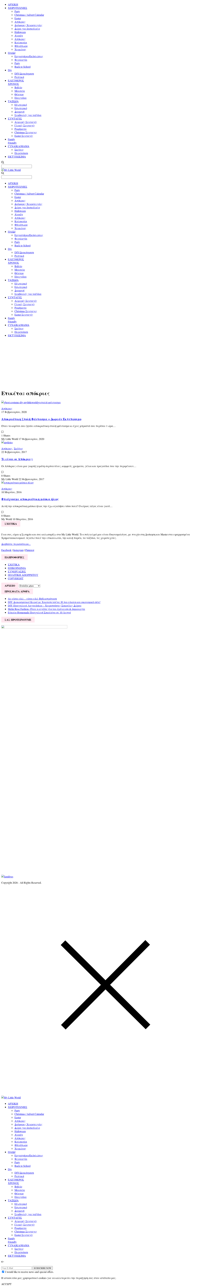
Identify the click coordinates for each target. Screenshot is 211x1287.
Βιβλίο (18, 87)
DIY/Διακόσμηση (24, 73)
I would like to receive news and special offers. (29, 1271)
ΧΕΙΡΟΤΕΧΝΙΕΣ (17, 8)
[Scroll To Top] (2, 1261)
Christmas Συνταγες (26, 132)
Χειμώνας (20, 49)
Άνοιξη (19, 35)
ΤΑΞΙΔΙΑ (13, 101)
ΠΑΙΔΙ (11, 52)
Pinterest (29, 550)
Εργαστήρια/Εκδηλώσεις (29, 56)
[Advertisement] (105, 363)
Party (17, 11)
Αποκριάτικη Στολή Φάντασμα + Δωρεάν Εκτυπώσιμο (41, 419)
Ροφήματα (21, 129)
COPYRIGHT (15, 578)
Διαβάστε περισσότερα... (16, 544)
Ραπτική (19, 77)
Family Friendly (12, 140)
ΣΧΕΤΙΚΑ (14, 564)
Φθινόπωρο (21, 46)
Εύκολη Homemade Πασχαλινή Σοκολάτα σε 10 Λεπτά (39, 612)
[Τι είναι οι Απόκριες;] (7, 442)
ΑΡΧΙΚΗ (13, 4)
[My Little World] (11, 170)
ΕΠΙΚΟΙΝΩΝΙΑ (17, 568)
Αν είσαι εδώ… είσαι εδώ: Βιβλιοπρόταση (32, 598)
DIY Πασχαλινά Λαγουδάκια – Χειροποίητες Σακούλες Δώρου (44, 605)
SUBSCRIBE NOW (42, 1268)
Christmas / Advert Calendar (29, 14)
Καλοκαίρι (21, 42)
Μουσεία (20, 91)
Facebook (6, 550)
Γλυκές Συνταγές (25, 125)
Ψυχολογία (21, 59)
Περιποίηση (21, 153)
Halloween (20, 32)
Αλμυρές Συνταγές (26, 122)
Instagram (18, 550)
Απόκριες (20, 21)
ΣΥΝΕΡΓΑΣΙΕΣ (17, 571)
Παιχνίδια (21, 97)
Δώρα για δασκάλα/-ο (27, 28)
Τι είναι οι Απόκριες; (17, 459)
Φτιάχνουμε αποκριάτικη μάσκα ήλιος (30, 499)
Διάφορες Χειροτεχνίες (28, 25)
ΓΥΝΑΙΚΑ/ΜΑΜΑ (18, 146)
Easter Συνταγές (24, 135)
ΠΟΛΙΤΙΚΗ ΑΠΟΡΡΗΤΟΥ (23, 575)
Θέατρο (19, 94)
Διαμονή (19, 111)
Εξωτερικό (21, 104)
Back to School (22, 66)
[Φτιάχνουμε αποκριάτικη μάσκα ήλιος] (17, 482)
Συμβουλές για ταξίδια (28, 115)
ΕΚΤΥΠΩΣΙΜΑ (17, 156)
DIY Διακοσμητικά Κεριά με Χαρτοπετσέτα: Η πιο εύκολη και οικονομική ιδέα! (54, 602)
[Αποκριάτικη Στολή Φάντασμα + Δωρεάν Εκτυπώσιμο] (31, 402)
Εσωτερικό (21, 108)
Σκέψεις (19, 149)
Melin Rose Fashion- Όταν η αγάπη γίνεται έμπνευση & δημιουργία (46, 609)
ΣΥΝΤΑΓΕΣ (15, 118)
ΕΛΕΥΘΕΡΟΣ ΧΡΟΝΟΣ (16, 82)
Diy (10, 70)
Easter (18, 18)
